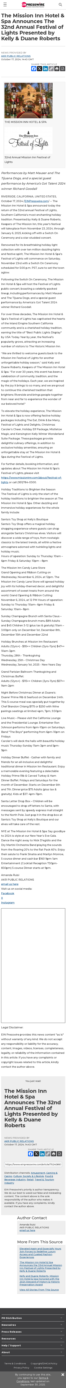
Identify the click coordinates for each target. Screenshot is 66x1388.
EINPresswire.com (36, 201)
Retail (30, 1179)
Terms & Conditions (15, 1363)
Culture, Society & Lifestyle (28, 1176)
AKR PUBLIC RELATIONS (16, 56)
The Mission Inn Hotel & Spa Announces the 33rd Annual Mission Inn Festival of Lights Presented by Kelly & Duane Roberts (41, 1266)
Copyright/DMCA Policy (44, 1363)
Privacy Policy (21, 1367)
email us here (9, 884)
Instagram (8, 902)
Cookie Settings (43, 1367)
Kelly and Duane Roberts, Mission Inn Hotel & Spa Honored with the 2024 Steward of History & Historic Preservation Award (40, 1280)
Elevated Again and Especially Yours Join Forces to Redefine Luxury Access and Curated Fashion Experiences (40, 1253)
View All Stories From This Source (39, 1289)
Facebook (7, 893)
